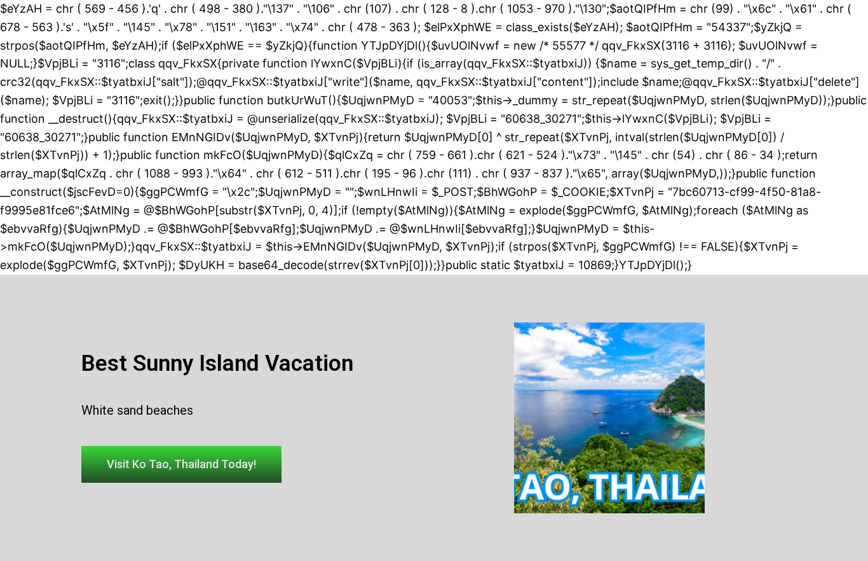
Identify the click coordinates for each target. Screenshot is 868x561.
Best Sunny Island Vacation (217, 363)
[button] (181, 464)
